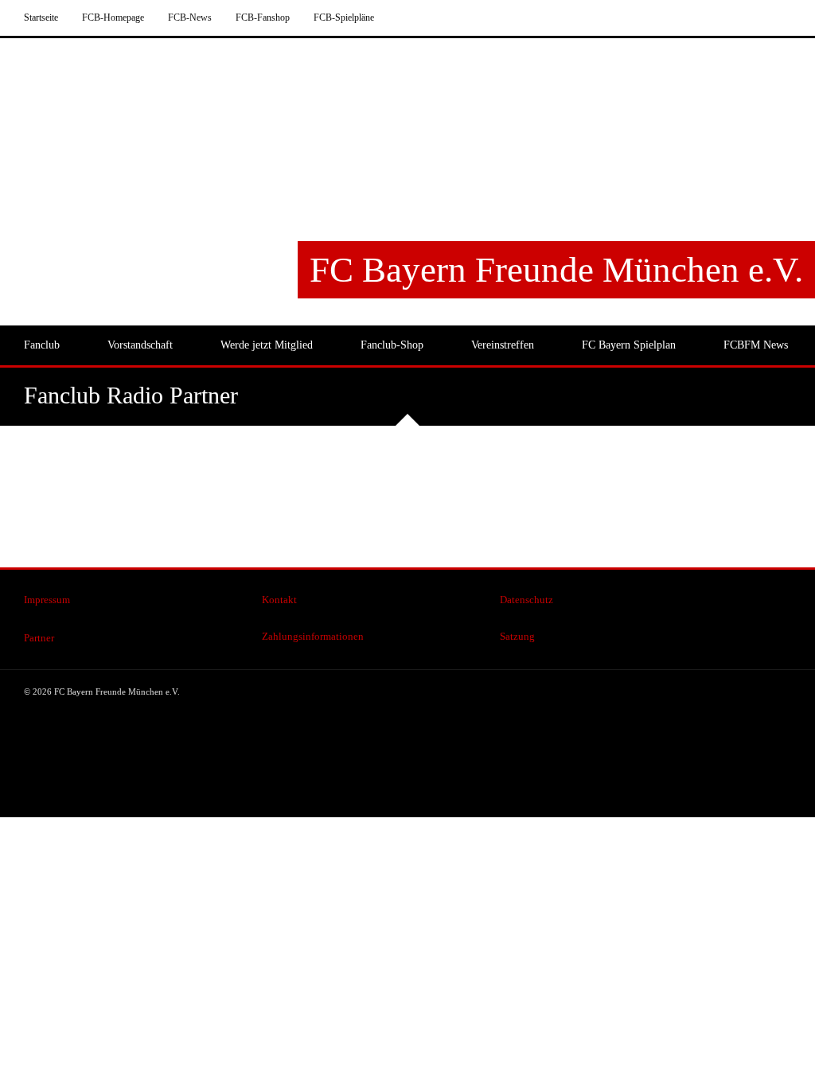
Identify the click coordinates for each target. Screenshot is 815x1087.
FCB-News (190, 17)
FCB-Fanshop (263, 17)
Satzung (517, 636)
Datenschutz (526, 600)
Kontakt (279, 600)
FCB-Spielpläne (344, 17)
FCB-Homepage (113, 17)
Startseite (41, 17)
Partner (39, 638)
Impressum (47, 600)
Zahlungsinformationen (313, 636)
